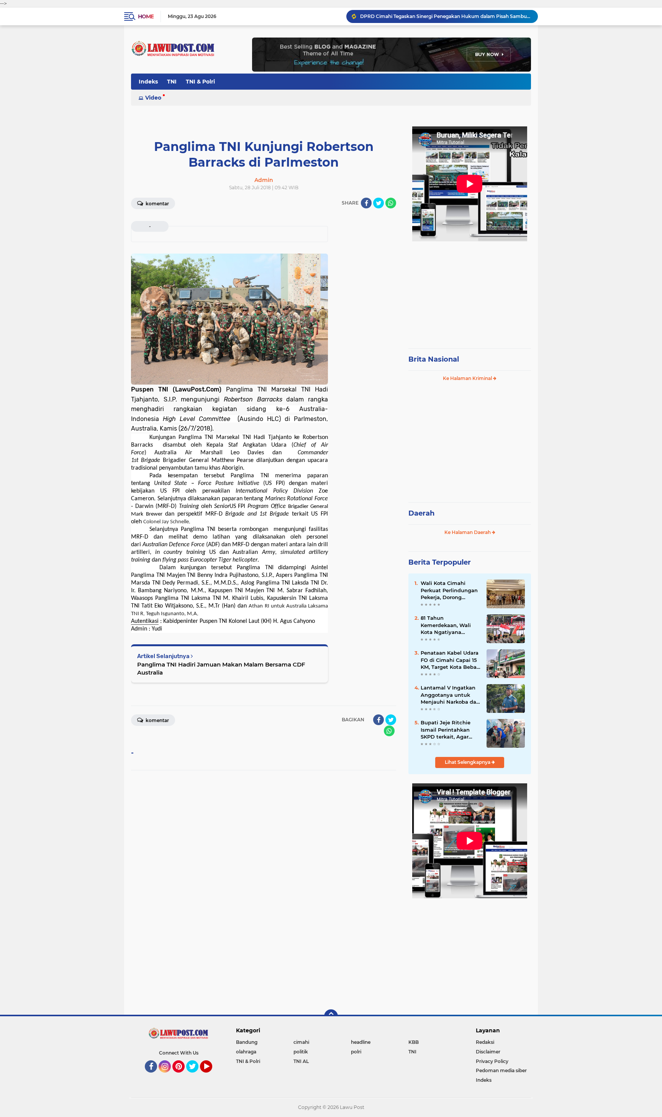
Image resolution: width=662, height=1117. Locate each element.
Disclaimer (488, 1052)
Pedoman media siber (501, 1070)
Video (153, 97)
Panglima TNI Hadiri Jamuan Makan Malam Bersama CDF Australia (221, 668)
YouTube (211, 1076)
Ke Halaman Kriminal (468, 378)
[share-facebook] (366, 203)
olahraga (246, 1052)
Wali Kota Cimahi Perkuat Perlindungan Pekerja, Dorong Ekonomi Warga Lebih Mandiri (449, 590)
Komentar (156, 203)
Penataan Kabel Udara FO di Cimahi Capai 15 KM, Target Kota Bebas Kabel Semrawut (450, 660)
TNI (172, 81)
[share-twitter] (378, 203)
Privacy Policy (492, 1061)
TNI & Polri (200, 81)
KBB (413, 1042)
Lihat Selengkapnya (468, 762)
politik (300, 1052)
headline (360, 1042)
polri (356, 1052)
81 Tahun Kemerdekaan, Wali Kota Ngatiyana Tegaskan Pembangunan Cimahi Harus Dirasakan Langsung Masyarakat (450, 625)
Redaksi (485, 1042)
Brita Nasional (433, 359)
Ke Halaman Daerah (468, 532)
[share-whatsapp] (390, 203)
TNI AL (301, 1061)
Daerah (421, 513)
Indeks (148, 81)
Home (146, 16)
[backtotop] (331, 1016)
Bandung (246, 1042)
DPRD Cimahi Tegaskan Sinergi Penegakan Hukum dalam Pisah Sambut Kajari (445, 16)
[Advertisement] (469, 291)
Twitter (195, 1076)
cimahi (301, 1042)
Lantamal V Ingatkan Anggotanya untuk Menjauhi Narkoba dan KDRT (450, 695)
